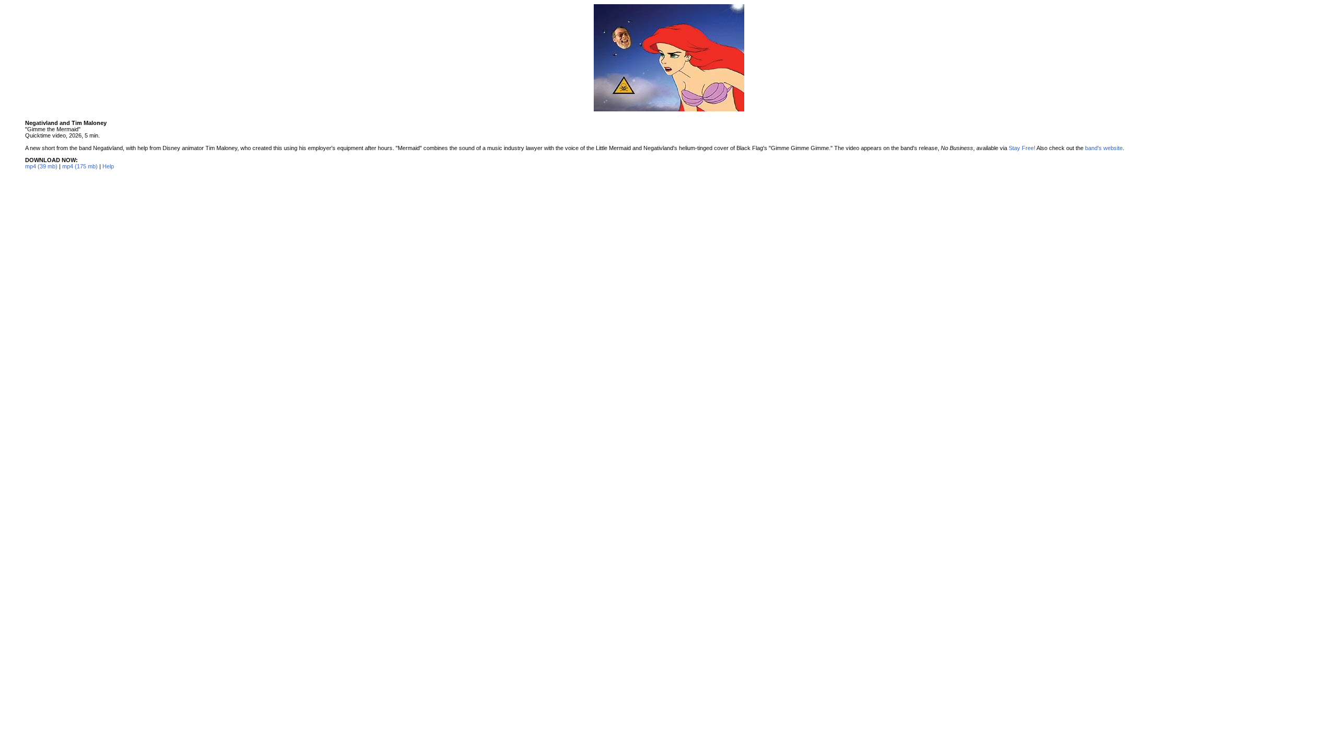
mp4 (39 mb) (41, 166)
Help (108, 166)
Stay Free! (1022, 148)
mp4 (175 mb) (80, 166)
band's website (1104, 148)
